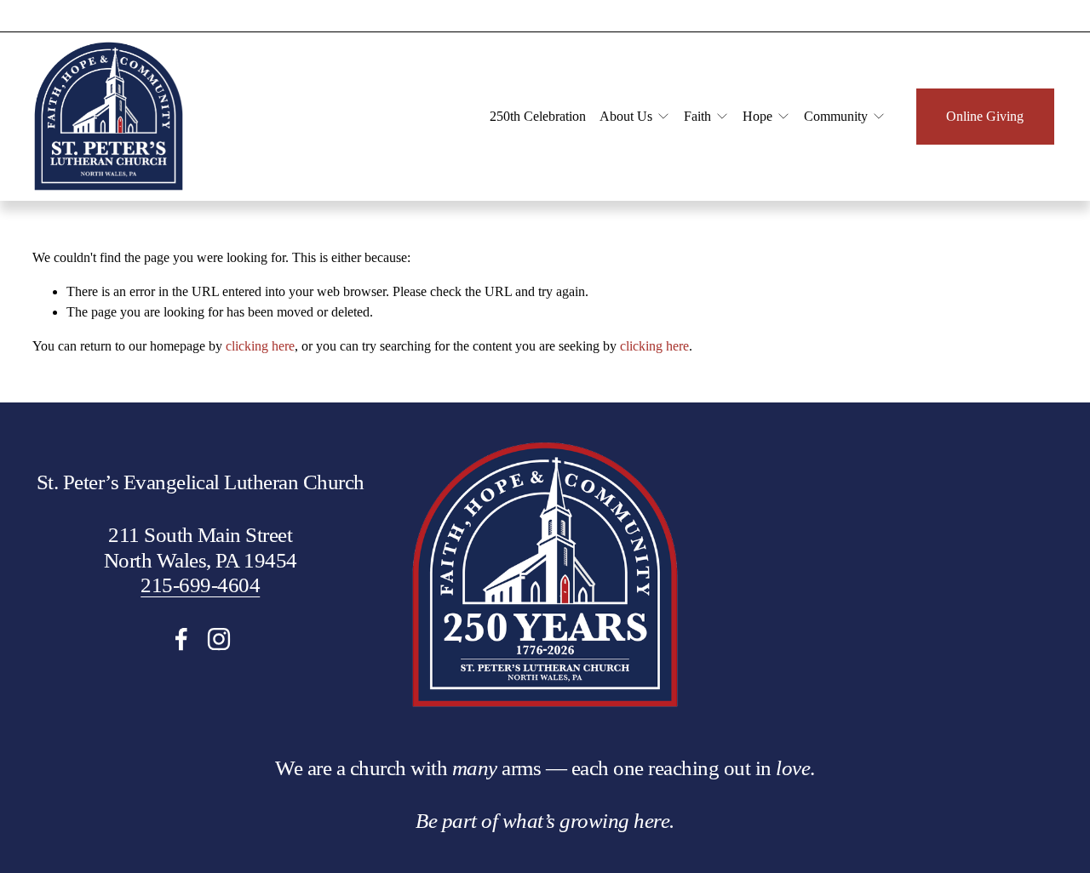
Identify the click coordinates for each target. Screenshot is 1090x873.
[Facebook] (181, 639)
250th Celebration (538, 116)
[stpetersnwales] (219, 639)
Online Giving (985, 116)
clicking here (260, 346)
